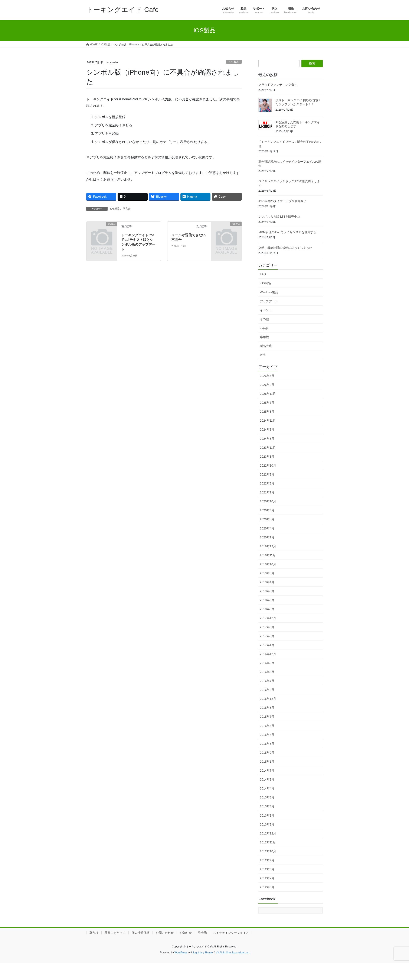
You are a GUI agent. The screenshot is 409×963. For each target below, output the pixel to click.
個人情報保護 (141, 932)
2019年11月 (268, 555)
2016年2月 (267, 689)
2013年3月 (267, 824)
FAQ (263, 274)
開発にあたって (115, 932)
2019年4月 (267, 582)
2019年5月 (267, 573)
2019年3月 (267, 591)
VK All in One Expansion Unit (232, 952)
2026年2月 (267, 384)
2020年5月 (267, 519)
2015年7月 (267, 716)
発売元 (202, 932)
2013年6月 (267, 806)
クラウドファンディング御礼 (277, 84)
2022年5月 (267, 483)
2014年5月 (267, 779)
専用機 (264, 337)
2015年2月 (267, 752)
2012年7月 (267, 878)
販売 (263, 355)
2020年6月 (267, 510)
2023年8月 (267, 456)
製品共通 (266, 346)
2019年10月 (268, 564)
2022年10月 (268, 465)
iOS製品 (234, 62)
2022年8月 (267, 474)
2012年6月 (267, 887)
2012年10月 (268, 851)
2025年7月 (267, 402)
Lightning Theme (203, 952)
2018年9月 (267, 600)
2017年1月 (267, 645)
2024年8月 (267, 429)
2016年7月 (267, 680)
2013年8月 (267, 797)
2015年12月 (268, 698)
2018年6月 (267, 609)
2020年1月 (267, 537)
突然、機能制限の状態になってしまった (285, 247)
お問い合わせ (165, 932)
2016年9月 (267, 663)
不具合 (127, 208)
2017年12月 (268, 618)
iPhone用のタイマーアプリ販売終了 (282, 201)
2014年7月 (267, 770)
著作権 (93, 932)
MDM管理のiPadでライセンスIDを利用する (287, 232)
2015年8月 (267, 707)
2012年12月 (268, 833)
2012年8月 (267, 869)
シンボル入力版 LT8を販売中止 (279, 216)
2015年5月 (267, 725)
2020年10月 (268, 501)
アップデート (269, 301)
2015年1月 (267, 761)
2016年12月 (268, 654)
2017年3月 (267, 636)
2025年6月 (267, 411)
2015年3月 (267, 743)
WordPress (180, 952)
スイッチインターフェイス (231, 932)
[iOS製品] (101, 231)
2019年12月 (268, 546)
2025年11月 (268, 393)
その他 (264, 319)
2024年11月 (268, 420)
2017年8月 (267, 627)
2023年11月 (268, 447)
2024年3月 (267, 438)
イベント (266, 310)
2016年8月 (267, 672)
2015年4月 (267, 734)
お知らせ (186, 932)
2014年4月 (267, 788)
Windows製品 (269, 292)
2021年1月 (267, 492)
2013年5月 (267, 815)
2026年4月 (267, 375)
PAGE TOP (395, 930)
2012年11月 (268, 842)
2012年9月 (267, 860)
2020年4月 (267, 528)
